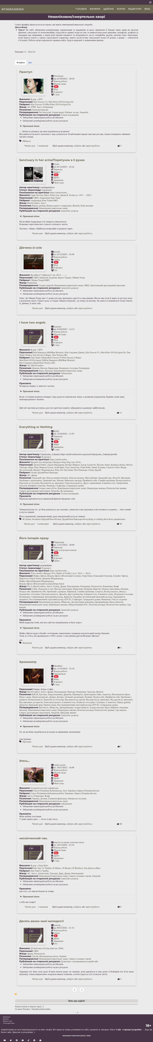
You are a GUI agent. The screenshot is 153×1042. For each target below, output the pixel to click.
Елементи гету (108, 482)
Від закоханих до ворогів (31, 702)
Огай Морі (59, 467)
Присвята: (25, 383)
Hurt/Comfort (33, 203)
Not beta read (45, 112)
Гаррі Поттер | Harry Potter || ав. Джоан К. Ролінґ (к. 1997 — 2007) (61, 195)
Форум (121, 9)
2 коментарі (42, 145)
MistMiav (58, 665)
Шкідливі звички (68, 712)
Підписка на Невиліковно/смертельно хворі (16, 994)
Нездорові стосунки (68, 368)
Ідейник (108, 9)
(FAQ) (147, 9)
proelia (57, 251)
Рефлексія (71, 591)
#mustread (27, 642)
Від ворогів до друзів (75, 699)
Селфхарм (60, 485)
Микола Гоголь (46, 467)
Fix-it (29, 586)
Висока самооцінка (63, 588)
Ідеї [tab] (30, 62)
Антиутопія (43, 873)
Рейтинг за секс (72, 112)
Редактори (134, 9)
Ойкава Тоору (78, 277)
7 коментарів (43, 523)
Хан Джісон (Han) (92, 868)
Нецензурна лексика (96, 488)
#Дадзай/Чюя (47, 519)
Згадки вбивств (81, 707)
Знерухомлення (55, 694)
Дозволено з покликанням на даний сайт (79, 961)
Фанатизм (105, 599)
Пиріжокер (59, 542)
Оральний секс (105, 477)
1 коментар (43, 906)
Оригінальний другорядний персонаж (107, 285)
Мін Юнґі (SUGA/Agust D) (61, 101)
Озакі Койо (85, 467)
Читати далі (29, 145)
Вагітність (44, 707)
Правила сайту (7, 1021)
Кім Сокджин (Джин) (75, 352)
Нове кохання (87, 205)
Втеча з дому (25, 696)
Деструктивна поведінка (82, 601)
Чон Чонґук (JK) (59, 354)
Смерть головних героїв (80, 875)
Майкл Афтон (39, 575)
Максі (56, 444)
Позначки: (25, 109)
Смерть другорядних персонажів (34, 490)
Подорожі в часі (45, 588)
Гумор (56, 586)
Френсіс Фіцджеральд (43, 469)
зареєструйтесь (93, 145)
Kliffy (56, 431)
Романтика (48, 106)
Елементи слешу (105, 594)
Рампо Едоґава (98, 467)
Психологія (96, 586)
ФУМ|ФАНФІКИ (13, 9)
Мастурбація (91, 477)
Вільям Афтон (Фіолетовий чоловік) (64, 575)
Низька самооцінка (111, 588)
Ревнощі (51, 485)
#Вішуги (27, 141)
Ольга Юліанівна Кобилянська (47, 790)
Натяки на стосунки (77, 798)
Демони (35, 368)
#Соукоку (27, 519)
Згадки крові (58, 112)
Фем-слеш (59, 182)
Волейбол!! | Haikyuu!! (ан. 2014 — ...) (48, 274)
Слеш (56, 94)
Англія (35, 956)
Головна (81, 9)
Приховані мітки (31, 125)
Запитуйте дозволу (69, 210)
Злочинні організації (74, 696)
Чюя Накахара (80, 469)
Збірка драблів (123, 702)
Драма (34, 475)
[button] (75, 1012)
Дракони (67, 694)
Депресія (68, 596)
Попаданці (85, 586)
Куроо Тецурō (64, 277)
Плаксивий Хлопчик (103, 575)
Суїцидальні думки (75, 485)
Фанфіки (95, 9)
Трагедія (91, 691)
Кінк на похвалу (76, 477)
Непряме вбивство (92, 588)
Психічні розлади (97, 604)
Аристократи (90, 694)
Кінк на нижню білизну (57, 477)
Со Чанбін (46, 868)
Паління (124, 588)
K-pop (33, 99)
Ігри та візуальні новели (65, 550)
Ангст (39, 106)
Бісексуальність (123, 480)
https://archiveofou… (59, 192)
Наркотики (53, 368)
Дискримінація (102, 601)
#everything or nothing (93, 519)
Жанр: (23, 107)
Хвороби (84, 112)
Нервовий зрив (35, 704)
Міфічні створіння (119, 707)
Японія (60, 480)
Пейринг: (24, 104)
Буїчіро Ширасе (72, 464)
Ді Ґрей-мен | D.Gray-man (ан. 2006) (47, 948)
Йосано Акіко (103, 464)
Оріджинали (60, 673)
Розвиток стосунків (85, 702)
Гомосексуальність (73, 482)
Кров (41, 370)
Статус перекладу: (30, 190)
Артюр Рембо (39, 464)
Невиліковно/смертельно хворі (53, 208)
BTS (41, 99)
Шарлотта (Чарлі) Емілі (30, 578)
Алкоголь (106, 694)
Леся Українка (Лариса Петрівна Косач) (81, 790)
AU (28, 106)
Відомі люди (60, 83)
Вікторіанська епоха (48, 956)
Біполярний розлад (54, 596)
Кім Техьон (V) (40, 101)
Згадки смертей (46, 285)
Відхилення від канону (49, 601)
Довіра (52, 696)
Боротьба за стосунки (29, 482)
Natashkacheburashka (40, 1009)
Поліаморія (84, 368)
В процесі (58, 91)
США (34, 588)
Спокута (99, 591)
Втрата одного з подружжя (59, 205)
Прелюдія (125, 477)
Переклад (58, 169)
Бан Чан (37, 868)
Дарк (61, 873)
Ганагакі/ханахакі (40, 109)
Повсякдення (73, 586)
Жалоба (76, 205)
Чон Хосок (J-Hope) (42, 354)
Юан (57, 469)
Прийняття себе (90, 480)
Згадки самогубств (47, 488)
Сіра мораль (120, 710)
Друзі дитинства (75, 594)
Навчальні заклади (73, 480)
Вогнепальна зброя (121, 694)
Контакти (6, 1019)
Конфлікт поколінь (37, 485)
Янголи (43, 368)
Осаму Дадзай (94, 469)
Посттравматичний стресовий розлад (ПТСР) (50, 599)
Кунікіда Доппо (118, 464)
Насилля (49, 370)
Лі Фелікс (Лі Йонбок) (72, 868)
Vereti (56, 164)
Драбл (56, 177)
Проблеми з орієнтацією (30, 480)
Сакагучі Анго (113, 467)
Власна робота (60, 81)
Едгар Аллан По (88, 464)
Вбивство (65, 601)
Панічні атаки (50, 704)
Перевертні (77, 694)
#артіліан (27, 741)
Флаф (116, 586)
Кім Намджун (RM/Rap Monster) (48, 352)
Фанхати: (24, 99)
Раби (99, 694)
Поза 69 (116, 477)
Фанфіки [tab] (21, 62)
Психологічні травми (116, 488)
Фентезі (99, 691)
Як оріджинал (66, 490)
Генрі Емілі (87, 575)
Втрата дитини (38, 205)
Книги (57, 171)
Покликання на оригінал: (34, 192)
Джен (56, 560)
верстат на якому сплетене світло (69, 842)
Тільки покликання (70, 114)
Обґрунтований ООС (78, 604)
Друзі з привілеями (92, 482)
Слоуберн (100, 702)
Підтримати (6, 1017)
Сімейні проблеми (106, 480)
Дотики (60, 696)
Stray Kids (43, 865)
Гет (55, 270)
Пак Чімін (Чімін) (39, 357)
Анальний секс (38, 477)
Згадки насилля (97, 707)
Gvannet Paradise (22, 1009)
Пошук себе (24, 591)
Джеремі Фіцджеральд (52, 578)
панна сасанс (60, 764)
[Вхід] (150, 2)
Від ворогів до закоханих (52, 482)
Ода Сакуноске (72, 467)
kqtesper (58, 326)
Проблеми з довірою (56, 591)
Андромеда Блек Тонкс (50, 197)
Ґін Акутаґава (66, 469)
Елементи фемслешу (57, 798)
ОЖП (35, 197)
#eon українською (117, 519)
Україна (35, 798)
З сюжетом (111, 702)
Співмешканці (37, 596)
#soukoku (36, 519)
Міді (56, 89)
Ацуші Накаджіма (55, 464)
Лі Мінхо (56, 868)
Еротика (43, 694)
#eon (106, 519)
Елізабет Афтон (120, 575)
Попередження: (29, 112)
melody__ (58, 925)
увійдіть (78, 145)
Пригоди (71, 691)
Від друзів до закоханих (121, 699)
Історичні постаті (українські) (44, 788)
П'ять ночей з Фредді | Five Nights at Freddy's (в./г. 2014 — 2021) (61, 573)
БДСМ (35, 694)
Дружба (63, 594)
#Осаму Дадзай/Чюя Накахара (68, 519)
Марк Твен (33, 467)
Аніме (57, 259)
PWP (33, 106)
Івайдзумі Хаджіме (48, 277)
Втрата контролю (40, 696)
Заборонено (66, 373)
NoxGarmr (58, 75)
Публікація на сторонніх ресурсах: (39, 115)
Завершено (58, 180)
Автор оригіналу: (29, 187)
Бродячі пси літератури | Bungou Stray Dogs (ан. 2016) (56, 462)
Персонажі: (26, 101)
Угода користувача (8, 1023)
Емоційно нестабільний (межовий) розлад (92, 596)
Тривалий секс (49, 480)
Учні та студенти (119, 599)
